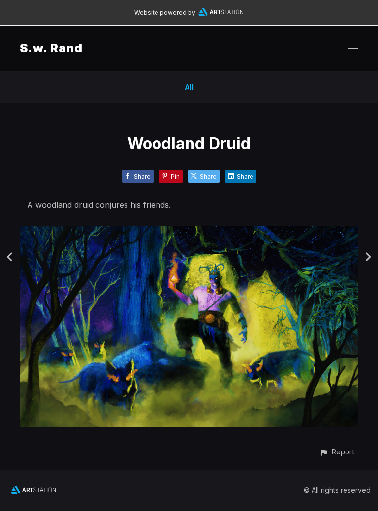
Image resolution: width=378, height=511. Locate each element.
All (189, 87)
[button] (336, 452)
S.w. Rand (51, 48)
